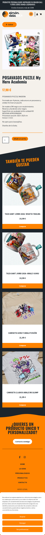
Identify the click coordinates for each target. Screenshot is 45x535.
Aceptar (22, 517)
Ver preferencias (22, 529)
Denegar (22, 523)
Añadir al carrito (20, 139)
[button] (39, 33)
